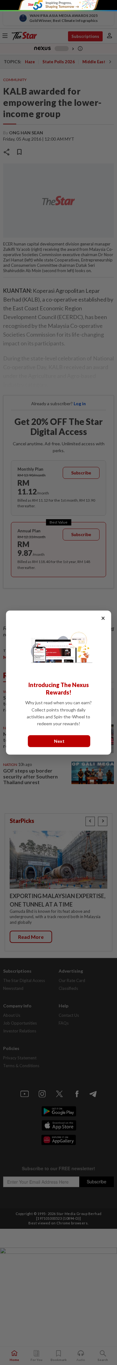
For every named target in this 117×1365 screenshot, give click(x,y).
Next (59, 741)
